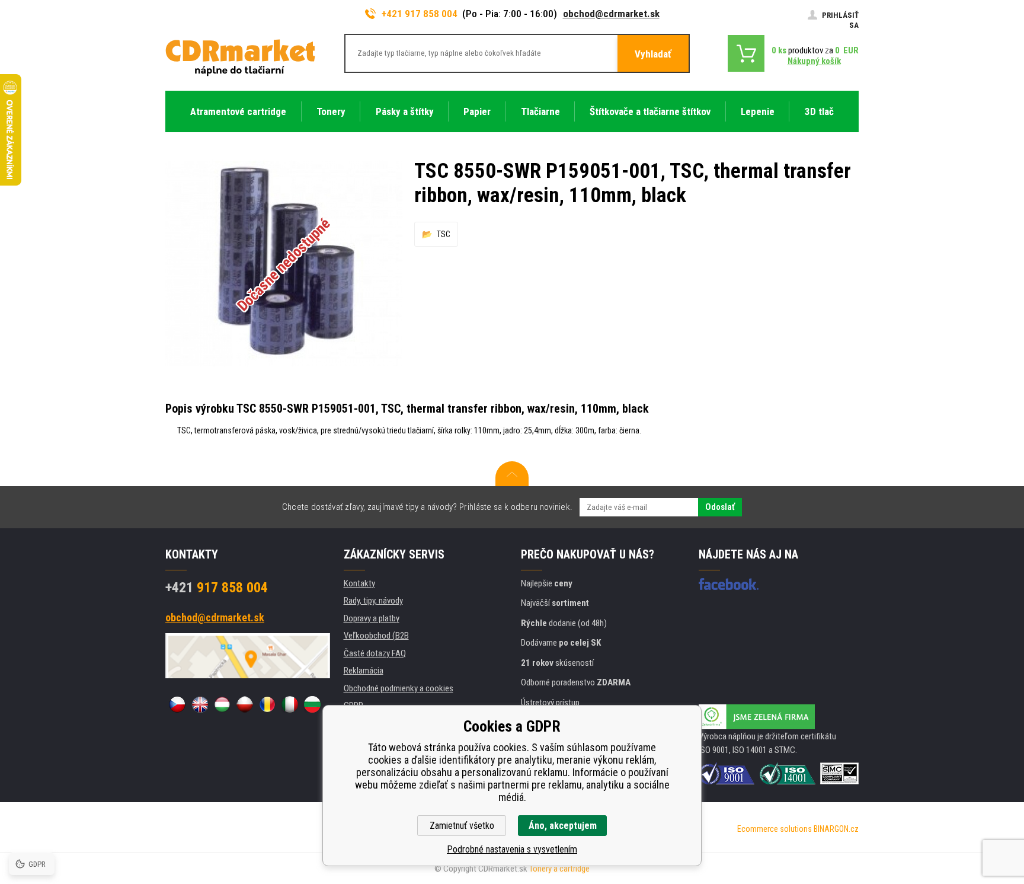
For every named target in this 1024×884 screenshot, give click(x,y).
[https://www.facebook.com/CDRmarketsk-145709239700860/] (729, 584)
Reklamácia (363, 670)
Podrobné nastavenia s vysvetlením (512, 849)
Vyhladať (653, 54)
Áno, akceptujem (563, 825)
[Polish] (244, 704)
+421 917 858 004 (419, 14)
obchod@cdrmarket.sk (611, 14)
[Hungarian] (222, 704)
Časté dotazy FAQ (375, 653)
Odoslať (720, 507)
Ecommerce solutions (774, 829)
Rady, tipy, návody (373, 600)
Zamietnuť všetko (462, 825)
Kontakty (359, 583)
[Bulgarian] (312, 704)
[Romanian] (267, 704)
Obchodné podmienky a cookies (398, 688)
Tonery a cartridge (559, 868)
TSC (443, 234)
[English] (199, 704)
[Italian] (289, 704)
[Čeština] (177, 704)
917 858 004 (216, 587)
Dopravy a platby (371, 618)
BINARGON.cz (836, 829)
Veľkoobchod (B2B (376, 635)
